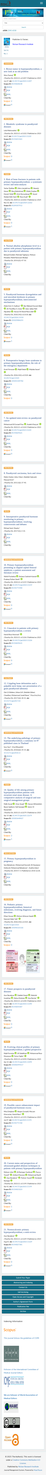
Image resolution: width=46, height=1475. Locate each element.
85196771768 (17, 1123)
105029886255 (17, 320)
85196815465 (17, 139)
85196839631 (17, 643)
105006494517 (17, 1065)
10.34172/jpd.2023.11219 (22, 585)
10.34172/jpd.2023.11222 (21, 136)
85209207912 (17, 205)
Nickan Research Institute (28, 1467)
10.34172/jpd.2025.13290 (22, 1062)
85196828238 (17, 84)
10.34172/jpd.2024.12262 (22, 203)
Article (9, 87)
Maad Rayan (38, 1470)
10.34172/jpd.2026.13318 (13, 317)
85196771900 (17, 588)
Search (23, 27)
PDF (8, 90)
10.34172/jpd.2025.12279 (22, 815)
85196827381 (17, 1244)
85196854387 (17, 1007)
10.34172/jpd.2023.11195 (22, 1120)
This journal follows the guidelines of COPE (21, 1338)
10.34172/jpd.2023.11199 (22, 1186)
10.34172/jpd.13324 (11, 378)
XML (9, 94)
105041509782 (17, 381)
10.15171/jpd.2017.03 (12, 701)
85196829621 (17, 433)
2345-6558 (12, 30)
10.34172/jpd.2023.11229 (22, 1242)
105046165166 (17, 928)
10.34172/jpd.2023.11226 (22, 640)
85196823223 (17, 1189)
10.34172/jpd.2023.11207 (22, 81)
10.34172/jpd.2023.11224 (21, 430)
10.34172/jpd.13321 (11, 925)
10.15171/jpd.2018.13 (12, 753)
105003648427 (17, 818)
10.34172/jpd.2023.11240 (22, 1004)
